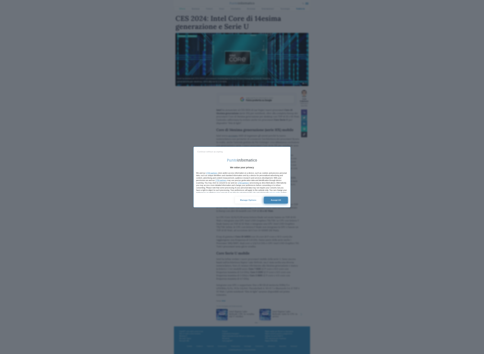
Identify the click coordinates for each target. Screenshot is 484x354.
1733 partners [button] (211, 173)
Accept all (276, 200)
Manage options (248, 200)
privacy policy (275, 193)
